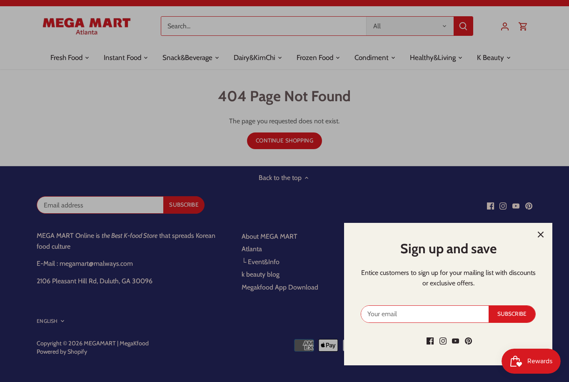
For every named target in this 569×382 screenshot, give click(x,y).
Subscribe (512, 313)
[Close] (541, 234)
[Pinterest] (468, 340)
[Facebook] (430, 340)
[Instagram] (443, 340)
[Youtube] (455, 340)
